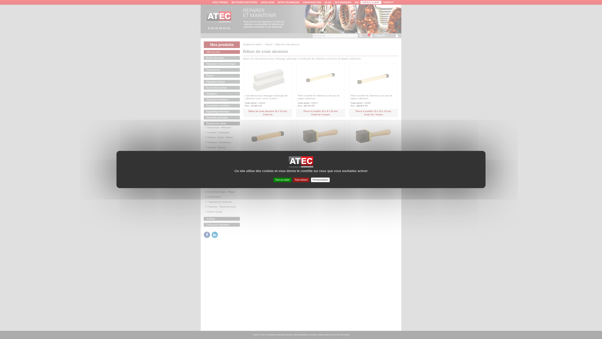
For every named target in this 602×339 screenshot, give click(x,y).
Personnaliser (320, 179)
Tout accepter (282, 179)
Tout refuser (301, 179)
